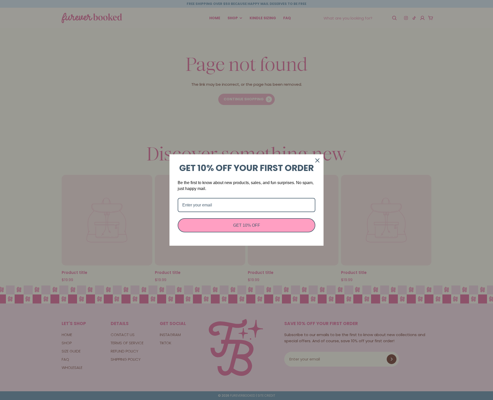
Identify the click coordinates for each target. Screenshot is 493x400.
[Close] (317, 160)
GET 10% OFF (246, 225)
